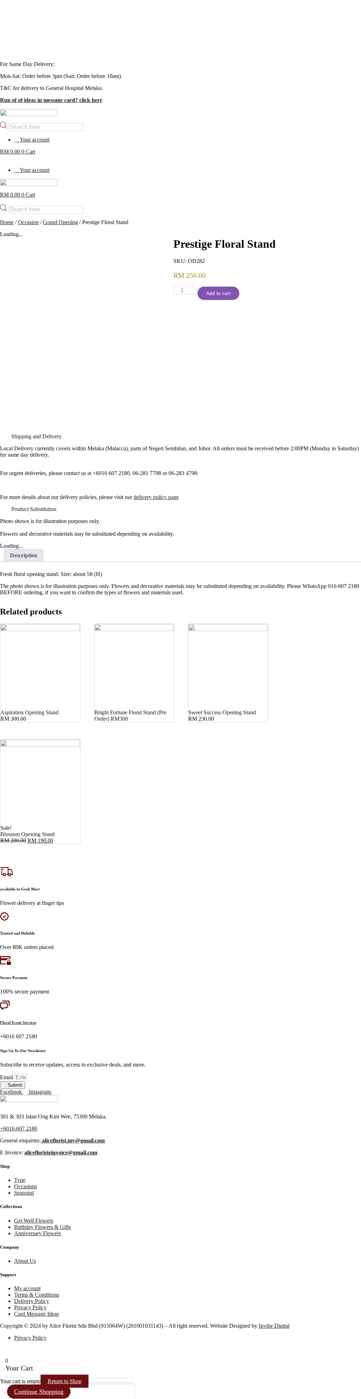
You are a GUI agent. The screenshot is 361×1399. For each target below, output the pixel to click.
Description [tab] (23, 555)
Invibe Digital (274, 1326)
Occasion (28, 222)
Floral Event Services (18, 1022)
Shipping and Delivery (36, 436)
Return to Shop (64, 1381)
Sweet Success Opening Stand (222, 712)
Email (7, 1077)
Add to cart (218, 293)
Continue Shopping (38, 1391)
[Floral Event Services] (5, 1008)
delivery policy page (156, 497)
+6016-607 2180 (18, 1128)
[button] (180, 436)
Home (7, 222)
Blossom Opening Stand (27, 834)
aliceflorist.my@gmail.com (73, 1140)
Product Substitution (33, 509)
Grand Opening (60, 222)
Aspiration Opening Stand (29, 712)
